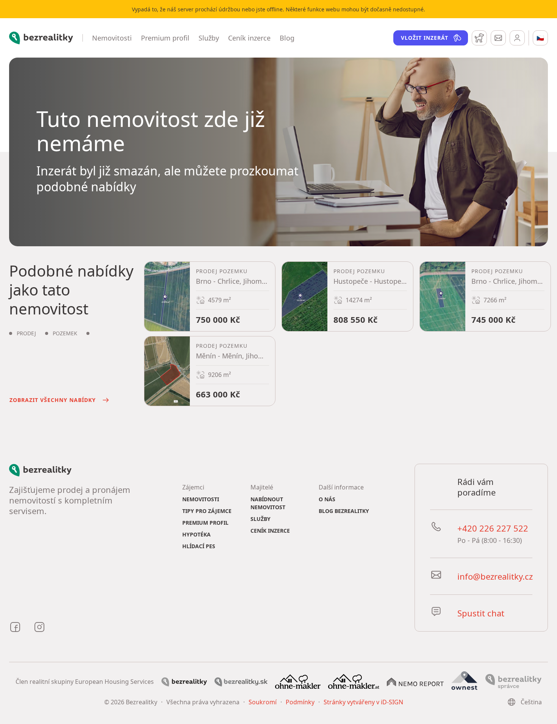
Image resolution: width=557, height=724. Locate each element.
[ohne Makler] (298, 681)
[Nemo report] (415, 681)
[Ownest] (464, 681)
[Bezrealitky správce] (513, 681)
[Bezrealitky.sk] (241, 681)
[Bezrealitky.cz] (184, 681)
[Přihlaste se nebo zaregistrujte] (517, 37)
